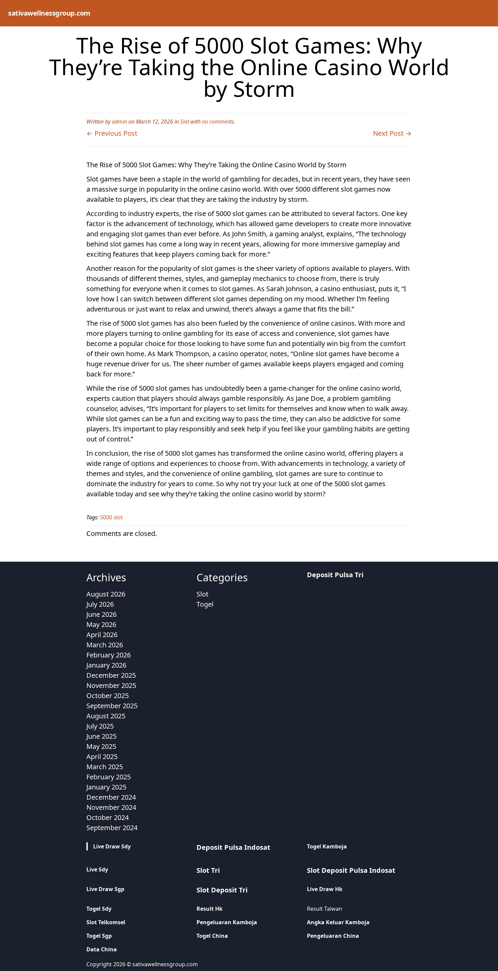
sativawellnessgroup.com (49, 13)
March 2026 (104, 644)
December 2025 (111, 675)
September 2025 (112, 705)
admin (119, 121)
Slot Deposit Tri (222, 889)
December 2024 (111, 797)
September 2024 (112, 827)
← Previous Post (111, 133)
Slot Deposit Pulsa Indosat (351, 870)
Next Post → (392, 133)
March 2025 (104, 766)
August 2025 (105, 715)
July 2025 (100, 726)
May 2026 (101, 624)
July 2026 (100, 604)
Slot (184, 121)
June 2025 (101, 736)
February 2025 (108, 776)
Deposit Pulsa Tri (335, 574)
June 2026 (101, 614)
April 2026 (102, 634)
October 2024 (107, 817)
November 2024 (111, 807)
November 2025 (111, 685)
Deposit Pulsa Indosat (233, 847)
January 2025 (106, 787)
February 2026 (108, 655)
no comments (218, 121)
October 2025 (107, 695)
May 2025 (101, 746)
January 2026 (106, 665)
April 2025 (102, 756)
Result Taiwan (324, 908)
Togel (204, 604)
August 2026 (105, 594)
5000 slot (111, 517)
